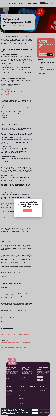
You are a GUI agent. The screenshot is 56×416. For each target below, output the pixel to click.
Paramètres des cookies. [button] (11, 413)
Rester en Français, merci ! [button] (27, 214)
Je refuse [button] (35, 412)
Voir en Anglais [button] (27, 210)
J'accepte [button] (35, 409)
